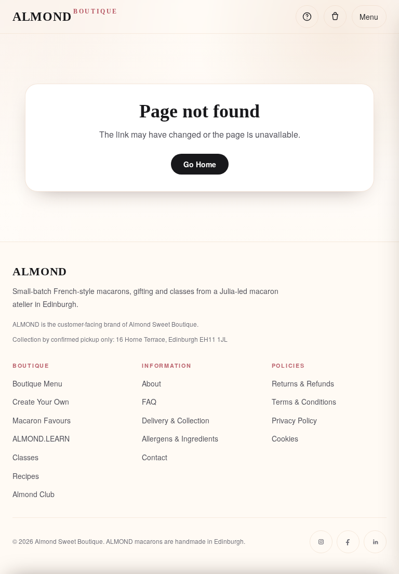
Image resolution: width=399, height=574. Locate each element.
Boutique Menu (37, 383)
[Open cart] (335, 16)
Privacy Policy (294, 420)
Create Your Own (40, 401)
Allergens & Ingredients (180, 438)
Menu (369, 16)
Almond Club (33, 494)
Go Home (199, 164)
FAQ (149, 401)
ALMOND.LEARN (41, 438)
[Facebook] (348, 541)
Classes (25, 457)
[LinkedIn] (375, 541)
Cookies (285, 438)
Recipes (25, 476)
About (151, 383)
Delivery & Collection (175, 420)
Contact (154, 457)
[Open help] (307, 16)
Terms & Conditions (304, 401)
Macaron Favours (41, 420)
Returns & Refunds (303, 383)
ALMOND (65, 15)
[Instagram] (321, 541)
